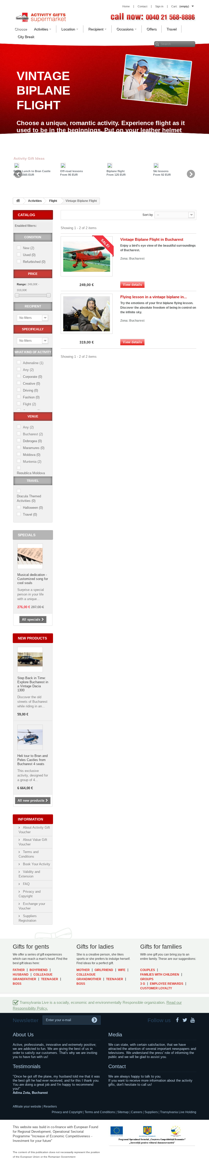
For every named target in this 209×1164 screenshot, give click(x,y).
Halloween (33, 508)
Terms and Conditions (100, 1112)
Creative (31, 383)
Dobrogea (32, 441)
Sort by (147, 215)
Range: (22, 284)
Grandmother (88, 979)
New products (32, 638)
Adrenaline (33, 363)
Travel (30, 514)
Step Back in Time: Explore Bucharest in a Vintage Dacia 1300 (32, 684)
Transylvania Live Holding (178, 1112)
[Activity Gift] (41, 17)
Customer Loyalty (156, 988)
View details (132, 285)
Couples (147, 970)
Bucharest (33, 434)
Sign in (159, 6)
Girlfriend (104, 970)
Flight (29, 404)
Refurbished (34, 262)
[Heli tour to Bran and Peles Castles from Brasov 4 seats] (30, 737)
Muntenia (32, 462)
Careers (136, 1112)
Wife (121, 970)
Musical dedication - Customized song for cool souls (32, 579)
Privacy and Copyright (67, 1112)
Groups (146, 979)
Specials (26, 535)
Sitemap (123, 1112)
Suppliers (151, 1112)
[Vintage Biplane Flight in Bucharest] (86, 256)
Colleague (43, 974)
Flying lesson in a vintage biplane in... (153, 297)
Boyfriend (39, 970)
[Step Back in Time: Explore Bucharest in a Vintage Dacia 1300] (30, 659)
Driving (30, 390)
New (28, 248)
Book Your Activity (36, 864)
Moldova (31, 455)
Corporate (32, 377)
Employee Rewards (166, 984)
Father (19, 970)
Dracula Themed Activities (29, 498)
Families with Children (159, 974)
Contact (117, 1066)
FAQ (26, 884)
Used (29, 255)
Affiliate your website (27, 1106)
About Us (23, 1034)
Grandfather (24, 979)
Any (28, 370)
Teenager (49, 979)
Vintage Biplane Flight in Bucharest (151, 239)
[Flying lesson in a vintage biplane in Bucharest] (86, 313)
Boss (17, 984)
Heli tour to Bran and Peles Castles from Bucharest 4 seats (32, 760)
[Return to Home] (18, 201)
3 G (142, 984)
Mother (83, 970)
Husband (21, 974)
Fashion (31, 397)
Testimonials (27, 1066)
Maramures (33, 448)
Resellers (50, 1106)
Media (115, 1034)
